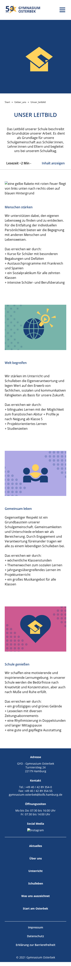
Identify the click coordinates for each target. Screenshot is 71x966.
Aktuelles (35, 846)
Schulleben (35, 883)
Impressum (35, 927)
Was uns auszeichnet (35, 896)
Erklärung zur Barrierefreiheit (35, 945)
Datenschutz (35, 936)
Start (7, 102)
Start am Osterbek (35, 908)
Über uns (35, 858)
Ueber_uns (20, 102)
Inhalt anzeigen (53, 163)
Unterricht (35, 871)
